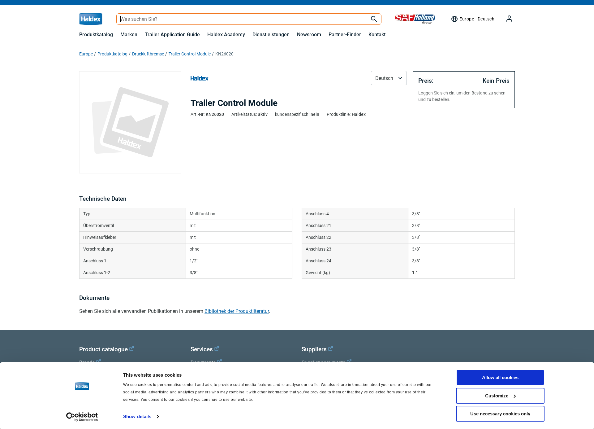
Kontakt (376, 34)
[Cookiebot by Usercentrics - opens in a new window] (82, 417)
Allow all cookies (500, 377)
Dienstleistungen (271, 34)
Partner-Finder (345, 34)
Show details (137, 416)
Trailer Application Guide (172, 34)
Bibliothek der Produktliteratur (236, 311)
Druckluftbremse (148, 53)
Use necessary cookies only (500, 413)
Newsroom (309, 34)
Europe (86, 53)
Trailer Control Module (190, 53)
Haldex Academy (226, 34)
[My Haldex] (505, 19)
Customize (496, 395)
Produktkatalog (96, 34)
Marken (128, 34)
